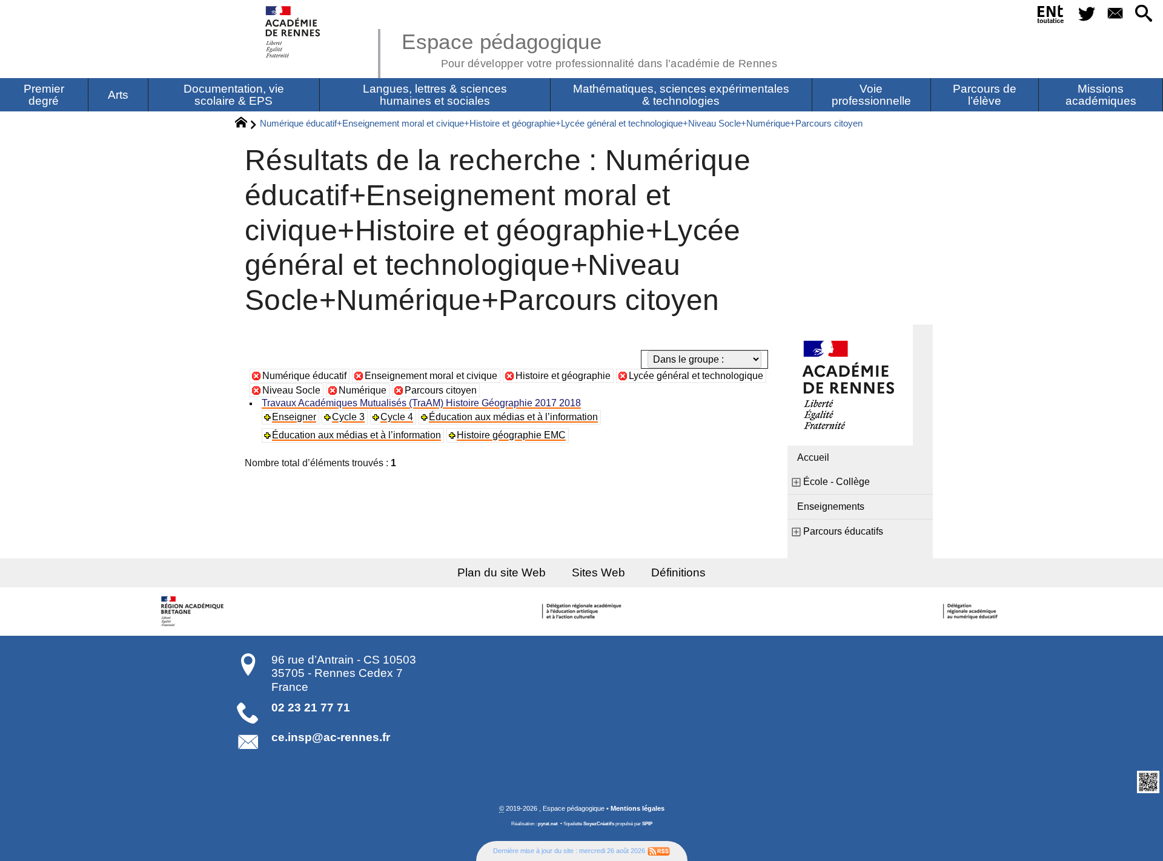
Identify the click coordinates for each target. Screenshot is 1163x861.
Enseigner (294, 417)
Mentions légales (637, 808)
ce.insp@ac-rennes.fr (330, 737)
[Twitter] (1086, 14)
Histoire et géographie (563, 376)
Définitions (678, 572)
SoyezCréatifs (598, 823)
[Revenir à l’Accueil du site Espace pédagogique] (293, 32)
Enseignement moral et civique (431, 376)
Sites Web (598, 572)
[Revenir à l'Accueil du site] (246, 124)
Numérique (362, 390)
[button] (1144, 14)
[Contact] (1115, 14)
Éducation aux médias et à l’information (513, 417)
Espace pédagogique (589, 48)
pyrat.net (548, 823)
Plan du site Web (501, 572)
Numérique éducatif (304, 376)
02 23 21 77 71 (310, 707)
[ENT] (1051, 16)
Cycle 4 (396, 417)
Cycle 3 (348, 417)
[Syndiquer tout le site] (659, 850)
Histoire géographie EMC (511, 435)
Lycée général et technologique (696, 376)
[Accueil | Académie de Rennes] (193, 611)
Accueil (813, 457)
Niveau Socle (291, 390)
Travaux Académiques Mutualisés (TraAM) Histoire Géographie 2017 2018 (421, 403)
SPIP (647, 823)
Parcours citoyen (441, 390)
